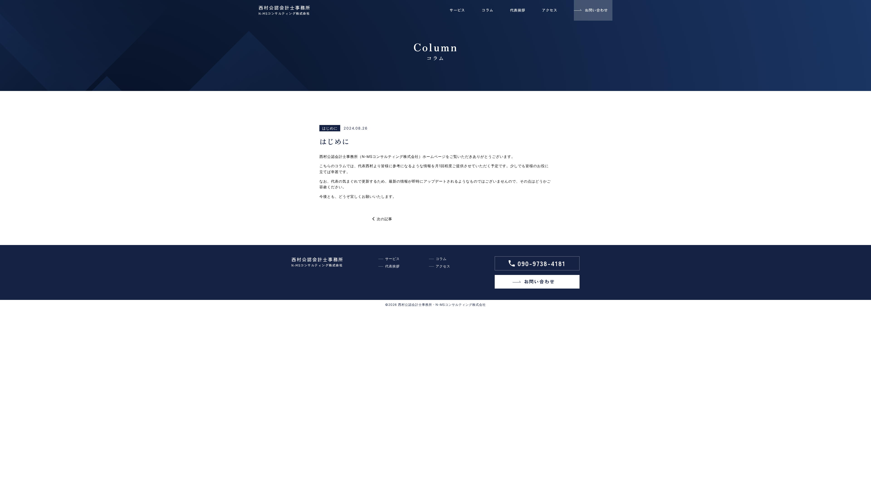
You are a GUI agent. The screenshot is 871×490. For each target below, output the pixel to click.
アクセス (549, 10)
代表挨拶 (517, 10)
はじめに (330, 128)
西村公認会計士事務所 (285, 10)
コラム (487, 10)
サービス (457, 10)
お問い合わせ (596, 10)
